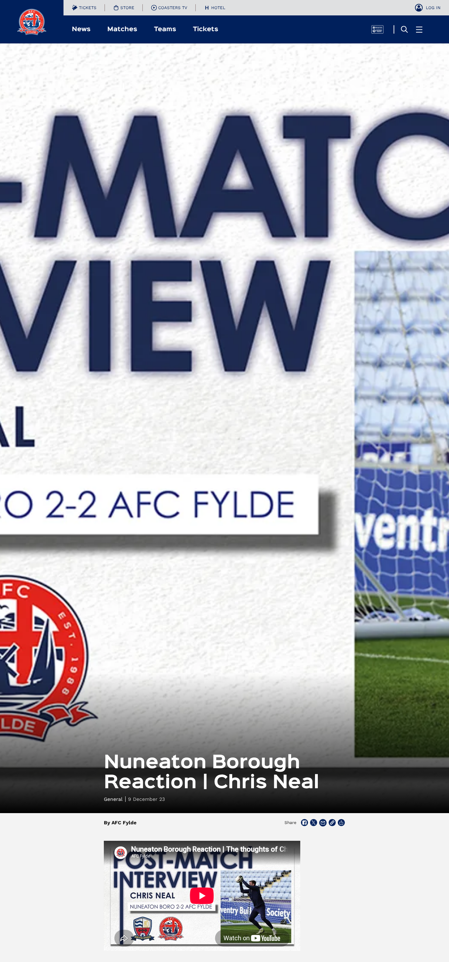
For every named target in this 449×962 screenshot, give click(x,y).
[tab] (84, 7)
